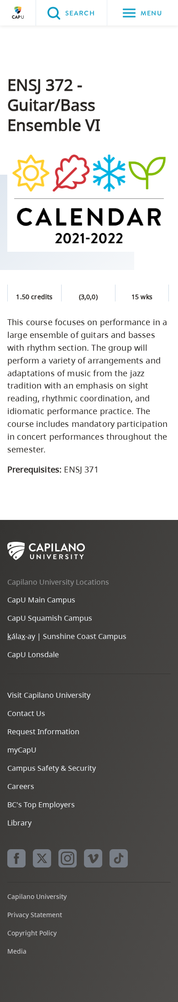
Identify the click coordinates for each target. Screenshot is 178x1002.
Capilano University (18, 13)
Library (19, 823)
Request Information (43, 732)
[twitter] (42, 858)
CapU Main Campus (41, 600)
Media (16, 951)
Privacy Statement (34, 914)
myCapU (22, 750)
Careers (20, 786)
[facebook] (16, 858)
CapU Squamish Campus (49, 618)
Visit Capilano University (48, 695)
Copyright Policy (32, 933)
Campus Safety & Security (51, 768)
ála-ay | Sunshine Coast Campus (66, 636)
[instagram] (67, 858)
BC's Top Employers (41, 805)
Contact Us (26, 713)
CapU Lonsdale (33, 654)
